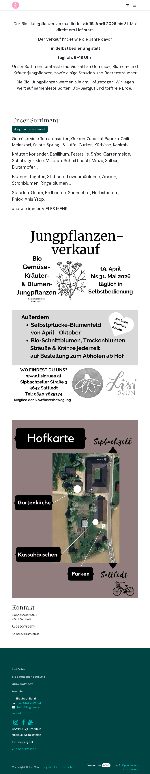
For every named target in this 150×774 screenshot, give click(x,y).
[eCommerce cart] (127, 5)
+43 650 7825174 (29, 703)
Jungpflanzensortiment (29, 129)
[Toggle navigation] (134, 5)
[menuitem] (50, 767)
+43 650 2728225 (24, 749)
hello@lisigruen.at (28, 707)
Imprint (16, 713)
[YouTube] (30, 722)
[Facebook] (23, 722)
